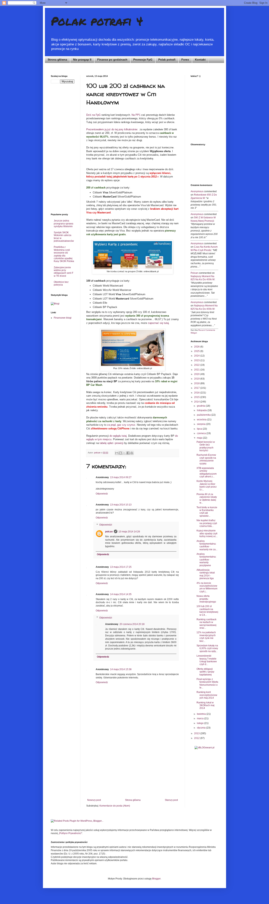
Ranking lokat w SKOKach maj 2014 (205, 705)
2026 (197, 346)
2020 (197, 374)
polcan (109, 531)
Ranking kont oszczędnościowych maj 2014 (207, 695)
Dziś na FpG (93, 114)
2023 (197, 360)
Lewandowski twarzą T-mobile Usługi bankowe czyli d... (207, 660)
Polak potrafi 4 (97, 20)
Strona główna (57, 59)
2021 (197, 369)
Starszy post (171, 800)
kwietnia (201, 714)
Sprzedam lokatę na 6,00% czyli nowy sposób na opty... (207, 648)
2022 (197, 365)
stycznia (201, 727)
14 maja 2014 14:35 (121, 594)
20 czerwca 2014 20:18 (132, 624)
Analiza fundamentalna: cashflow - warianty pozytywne (206, 560)
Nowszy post (94, 800)
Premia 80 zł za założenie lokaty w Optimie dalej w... (207, 498)
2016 (197, 392)
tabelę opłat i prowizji (111, 443)
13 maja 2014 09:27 (121, 477)
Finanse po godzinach (112, 59)
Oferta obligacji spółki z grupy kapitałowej (205, 672)
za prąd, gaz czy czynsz (121, 424)
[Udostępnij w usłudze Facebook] (128, 453)
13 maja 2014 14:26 (129, 531)
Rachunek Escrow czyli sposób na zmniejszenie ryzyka (206, 459)
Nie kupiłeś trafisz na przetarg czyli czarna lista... (207, 523)
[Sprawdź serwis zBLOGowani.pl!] (204, 747)
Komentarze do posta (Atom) (114, 805)
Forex (185, 59)
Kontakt (200, 59)
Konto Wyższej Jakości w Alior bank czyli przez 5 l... (207, 485)
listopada (202, 410)
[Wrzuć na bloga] (120, 453)
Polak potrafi (166, 59)
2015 (197, 397)
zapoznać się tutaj (158, 323)
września (202, 419)
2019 (197, 378)
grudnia (201, 405)
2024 (197, 355)
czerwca (201, 433)
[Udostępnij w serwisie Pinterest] (132, 453)
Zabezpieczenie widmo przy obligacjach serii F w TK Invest (63, 271)
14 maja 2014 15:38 (121, 669)
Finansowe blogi (62, 317)
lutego (200, 723)
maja (200, 437)
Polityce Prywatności (70, 833)
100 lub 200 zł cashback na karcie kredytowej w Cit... (207, 610)
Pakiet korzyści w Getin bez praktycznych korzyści (206, 446)
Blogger (156, 878)
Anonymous (197, 191)
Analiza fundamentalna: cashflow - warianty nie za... (207, 545)
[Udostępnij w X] (124, 453)
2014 (197, 401)
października (204, 414)
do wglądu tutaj (118, 435)
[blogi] (55, 303)
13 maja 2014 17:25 (121, 567)
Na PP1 (136, 114)
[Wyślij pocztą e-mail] (117, 453)
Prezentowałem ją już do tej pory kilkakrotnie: (112, 129)
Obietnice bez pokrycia (61, 283)
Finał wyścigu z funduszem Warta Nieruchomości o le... (207, 683)
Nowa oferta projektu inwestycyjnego (206, 599)
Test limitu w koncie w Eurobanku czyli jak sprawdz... (207, 511)
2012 (197, 738)
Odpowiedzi (105, 524)
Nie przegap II (82, 59)
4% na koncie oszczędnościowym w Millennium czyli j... (207, 587)
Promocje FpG (142, 59)
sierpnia (201, 424)
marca (200, 718)
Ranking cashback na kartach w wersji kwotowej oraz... (206, 623)
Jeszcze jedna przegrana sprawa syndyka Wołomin (63, 223)
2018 (197, 383)
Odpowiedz (102, 493)
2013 (197, 733)
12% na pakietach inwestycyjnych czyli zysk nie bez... (206, 636)
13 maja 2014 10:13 (121, 504)
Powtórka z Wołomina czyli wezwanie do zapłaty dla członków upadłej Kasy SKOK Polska (64, 254)
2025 (197, 351)
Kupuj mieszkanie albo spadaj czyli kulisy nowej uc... (207, 533)
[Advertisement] (132, 769)
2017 (197, 388)
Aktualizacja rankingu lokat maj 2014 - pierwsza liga (206, 574)
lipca (200, 428)
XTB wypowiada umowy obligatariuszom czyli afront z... (207, 472)
